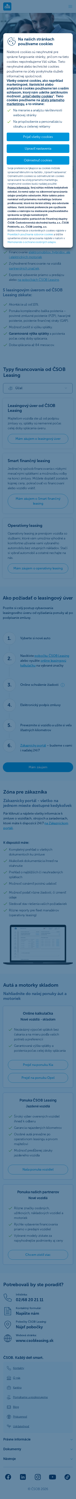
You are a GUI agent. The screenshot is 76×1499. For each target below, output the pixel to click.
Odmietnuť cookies (38, 160)
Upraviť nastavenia (38, 148)
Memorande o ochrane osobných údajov (31, 242)
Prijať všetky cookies (38, 137)
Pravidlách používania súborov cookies (30, 234)
